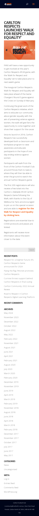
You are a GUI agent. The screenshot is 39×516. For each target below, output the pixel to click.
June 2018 (8, 416)
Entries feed (9, 483)
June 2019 (8, 390)
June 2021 (8, 351)
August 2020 (9, 364)
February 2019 (10, 403)
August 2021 (9, 347)
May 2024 (8, 313)
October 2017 (10, 442)
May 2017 (8, 455)
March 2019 (9, 399)
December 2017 (11, 433)
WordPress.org (10, 492)
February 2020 (10, 377)
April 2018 (8, 420)
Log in (6, 479)
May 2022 (8, 334)
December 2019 (11, 382)
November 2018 (11, 408)
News (6, 465)
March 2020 (9, 373)
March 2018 (9, 425)
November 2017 (11, 438)
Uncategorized (10, 469)
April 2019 (8, 395)
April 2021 (8, 356)
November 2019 (11, 386)
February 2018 (10, 429)
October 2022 (10, 326)
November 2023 (11, 317)
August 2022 (9, 330)
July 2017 (8, 446)
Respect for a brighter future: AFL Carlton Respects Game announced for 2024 (19, 263)
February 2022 (10, 339)
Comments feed (11, 487)
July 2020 (8, 369)
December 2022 (11, 321)
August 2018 (9, 412)
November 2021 (11, 343)
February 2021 (10, 360)
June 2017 (8, 451)
